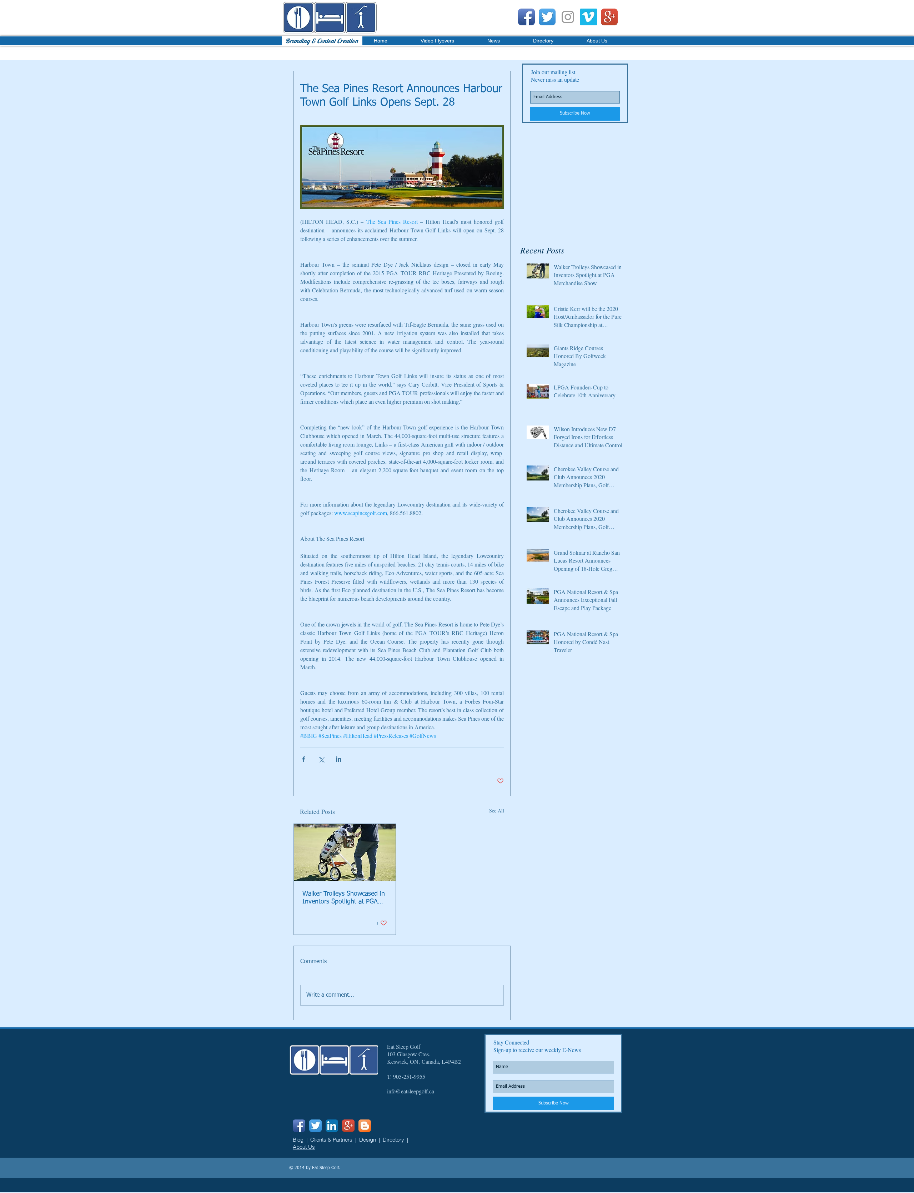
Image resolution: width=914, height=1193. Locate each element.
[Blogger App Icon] (364, 1125)
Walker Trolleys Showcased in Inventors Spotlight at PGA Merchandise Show (343, 898)
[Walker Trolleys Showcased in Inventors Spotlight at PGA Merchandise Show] (345, 852)
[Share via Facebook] (303, 759)
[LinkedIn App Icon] (332, 1125)
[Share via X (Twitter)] (321, 759)
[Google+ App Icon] (609, 17)
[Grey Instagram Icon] (567, 17)
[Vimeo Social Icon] (588, 17)
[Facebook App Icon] (526, 17)
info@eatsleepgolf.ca (410, 1091)
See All (496, 810)
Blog (298, 1139)
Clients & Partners (331, 1139)
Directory (393, 1139)
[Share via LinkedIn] (338, 759)
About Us (304, 1146)
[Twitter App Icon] (547, 17)
